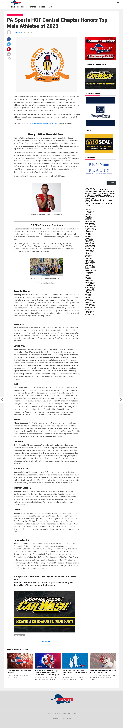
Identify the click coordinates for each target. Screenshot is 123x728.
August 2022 (89, 292)
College (42, 7)
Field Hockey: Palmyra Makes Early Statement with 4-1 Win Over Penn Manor (99, 191)
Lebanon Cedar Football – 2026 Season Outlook (98, 201)
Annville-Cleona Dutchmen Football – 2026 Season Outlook (103, 671)
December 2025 (90, 225)
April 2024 (88, 258)
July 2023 (88, 274)
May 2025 (88, 236)
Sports (33, 7)
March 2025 (89, 240)
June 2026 (88, 214)
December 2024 (90, 245)
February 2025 (90, 242)
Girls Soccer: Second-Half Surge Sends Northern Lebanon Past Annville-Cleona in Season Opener (99, 196)
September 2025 (90, 230)
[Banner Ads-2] (44, 632)
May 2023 (88, 277)
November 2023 (90, 267)
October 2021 (89, 309)
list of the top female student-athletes (43, 123)
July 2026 (88, 213)
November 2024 (90, 247)
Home (13, 7)
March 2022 (89, 301)
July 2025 (88, 233)
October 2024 (89, 248)
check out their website (44, 585)
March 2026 (89, 220)
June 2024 (88, 255)
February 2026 (90, 221)
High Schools (22, 7)
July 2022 (88, 294)
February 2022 (90, 302)
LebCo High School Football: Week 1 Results (100, 193)
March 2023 (89, 280)
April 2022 (88, 299)
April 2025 (88, 238)
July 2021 (88, 312)
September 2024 (90, 250)
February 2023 (90, 282)
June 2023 (88, 275)
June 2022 (88, 296)
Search (87, 180)
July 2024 (88, 253)
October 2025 (89, 228)
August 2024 (89, 252)
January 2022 (89, 304)
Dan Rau (17, 32)
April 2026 (88, 218)
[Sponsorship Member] (100, 60)
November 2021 (90, 307)
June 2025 (88, 235)
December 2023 (90, 265)
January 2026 (89, 223)
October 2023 (89, 269)
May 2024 (88, 257)
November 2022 (90, 287)
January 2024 (89, 263)
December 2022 (90, 285)
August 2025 (89, 231)
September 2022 (90, 291)
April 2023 (88, 279)
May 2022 (88, 297)
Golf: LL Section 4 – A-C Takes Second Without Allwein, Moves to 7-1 (74, 672)
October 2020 (89, 314)
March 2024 (89, 260)
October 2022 (89, 289)
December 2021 (90, 306)
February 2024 (90, 262)
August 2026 (89, 211)
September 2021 (90, 311)
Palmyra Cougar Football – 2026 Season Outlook (99, 204)
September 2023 (90, 270)
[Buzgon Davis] (100, 126)
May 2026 (88, 216)
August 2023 (89, 272)
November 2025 (90, 226)
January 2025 (89, 243)
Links (50, 7)
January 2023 (89, 284)
